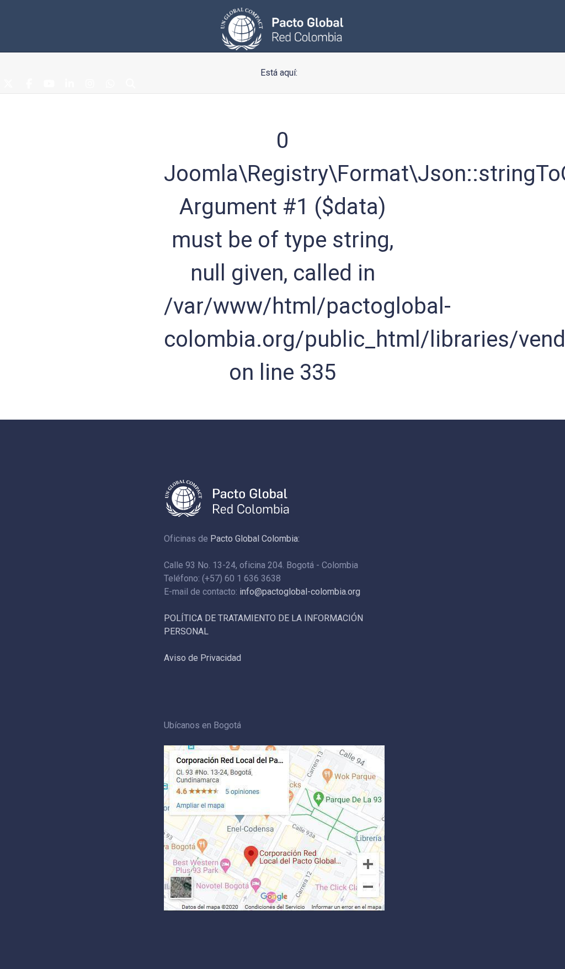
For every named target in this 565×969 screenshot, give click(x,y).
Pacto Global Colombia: (255, 538)
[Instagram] (90, 84)
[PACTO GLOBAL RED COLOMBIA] (282, 29)
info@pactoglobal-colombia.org (299, 591)
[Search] (130, 84)
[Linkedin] (69, 84)
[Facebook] (28, 84)
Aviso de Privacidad (202, 658)
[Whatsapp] (110, 84)
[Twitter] (8, 84)
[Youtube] (49, 84)
